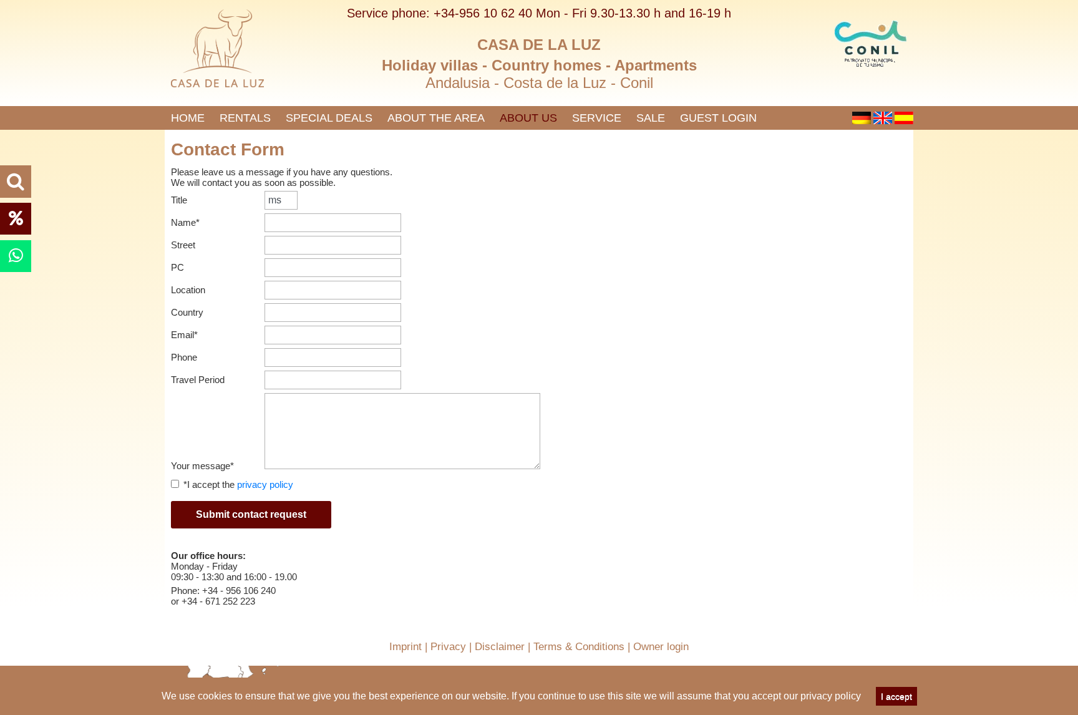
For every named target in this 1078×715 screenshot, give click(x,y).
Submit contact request (251, 514)
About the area (436, 118)
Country (187, 312)
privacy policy (830, 696)
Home (188, 118)
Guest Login (718, 118)
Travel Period (198, 379)
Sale (650, 118)
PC (177, 267)
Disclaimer (500, 647)
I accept (896, 696)
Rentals (245, 118)
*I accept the (238, 484)
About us (528, 118)
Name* (185, 222)
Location (188, 290)
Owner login (661, 647)
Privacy (448, 647)
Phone (184, 357)
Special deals (329, 118)
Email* (184, 334)
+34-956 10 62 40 (483, 13)
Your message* (202, 465)
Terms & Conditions (578, 647)
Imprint (405, 647)
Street (183, 245)
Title (179, 200)
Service (596, 118)
